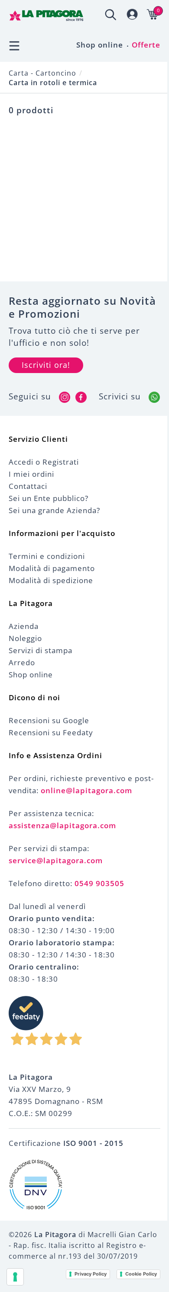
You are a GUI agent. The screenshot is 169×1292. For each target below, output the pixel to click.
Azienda (24, 626)
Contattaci (28, 486)
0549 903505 (99, 883)
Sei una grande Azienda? (54, 510)
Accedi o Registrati (44, 462)
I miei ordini (31, 474)
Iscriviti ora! (46, 365)
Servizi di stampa (40, 650)
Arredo (22, 662)
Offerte (146, 45)
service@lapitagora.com (56, 860)
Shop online (99, 45)
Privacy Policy (91, 1274)
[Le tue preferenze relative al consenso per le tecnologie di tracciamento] (15, 1277)
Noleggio (25, 638)
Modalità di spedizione (51, 580)
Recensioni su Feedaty (51, 732)
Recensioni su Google (49, 720)
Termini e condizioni (47, 556)
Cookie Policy (141, 1274)
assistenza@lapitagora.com (62, 825)
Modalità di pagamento (52, 568)
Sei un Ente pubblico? (48, 498)
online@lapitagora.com (86, 790)
